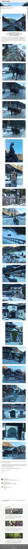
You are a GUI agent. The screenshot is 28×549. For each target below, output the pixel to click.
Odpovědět (5, 481)
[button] (1, 10)
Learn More (13, 548)
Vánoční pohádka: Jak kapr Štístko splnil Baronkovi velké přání (12, 514)
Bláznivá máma (6, 1)
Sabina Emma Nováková (7, 482)
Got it (16, 548)
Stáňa (4, 486)
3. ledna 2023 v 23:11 (8, 486)
